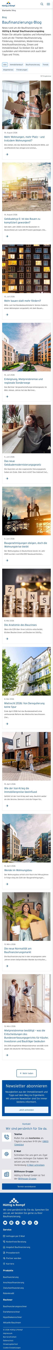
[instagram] (30, 1223)
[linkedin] (11, 1223)
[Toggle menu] (48, 4)
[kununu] (36, 1223)
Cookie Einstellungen (12, 1348)
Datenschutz (8, 1340)
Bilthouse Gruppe (27, 1178)
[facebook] (24, 1223)
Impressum (7, 1333)
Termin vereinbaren (26, 1186)
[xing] (17, 1223)
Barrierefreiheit (9, 1337)
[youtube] (5, 1223)
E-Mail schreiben (36, 1165)
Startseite (6, 10)
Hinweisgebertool (10, 1344)
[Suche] (42, 4)
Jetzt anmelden (26, 1110)
